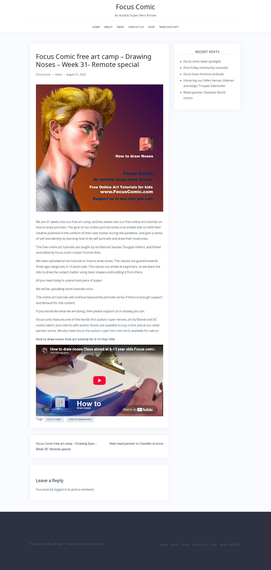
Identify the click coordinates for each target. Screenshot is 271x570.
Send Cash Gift (169, 27)
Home (96, 27)
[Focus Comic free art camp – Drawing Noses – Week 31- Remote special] (99, 148)
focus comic (54, 419)
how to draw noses (80, 419)
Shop (151, 27)
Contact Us (136, 27)
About (108, 27)
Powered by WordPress (46, 544)
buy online (129, 325)
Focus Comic (135, 6)
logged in (60, 489)
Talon (81, 544)
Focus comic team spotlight (202, 61)
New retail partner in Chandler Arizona (136, 444)
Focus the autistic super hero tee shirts (104, 331)
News (120, 27)
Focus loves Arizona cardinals (203, 74)
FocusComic (43, 74)
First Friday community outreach (205, 68)
